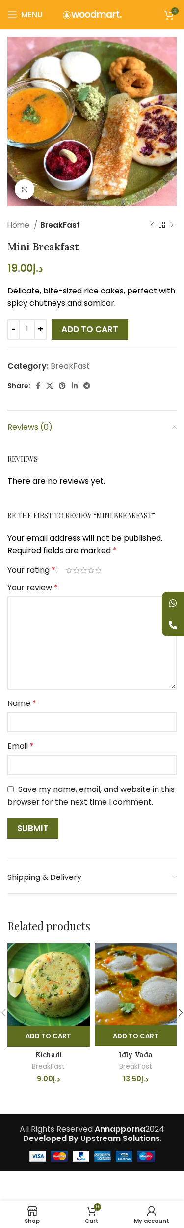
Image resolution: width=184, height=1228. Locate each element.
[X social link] (49, 386)
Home (19, 225)
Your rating (31, 570)
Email (20, 746)
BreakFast (60, 225)
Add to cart (89, 329)
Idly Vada (136, 1055)
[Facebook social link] (38, 386)
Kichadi (48, 1055)
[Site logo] (92, 14)
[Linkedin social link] (74, 386)
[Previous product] (152, 225)
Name (21, 703)
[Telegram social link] (86, 386)
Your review (32, 587)
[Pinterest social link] (62, 386)
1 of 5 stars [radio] (69, 570)
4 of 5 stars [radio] (91, 570)
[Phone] (173, 625)
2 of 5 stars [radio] (76, 570)
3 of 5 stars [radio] (83, 570)
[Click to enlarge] (24, 189)
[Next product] (172, 225)
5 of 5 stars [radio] (98, 570)
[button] (48, 1036)
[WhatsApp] (173, 603)
